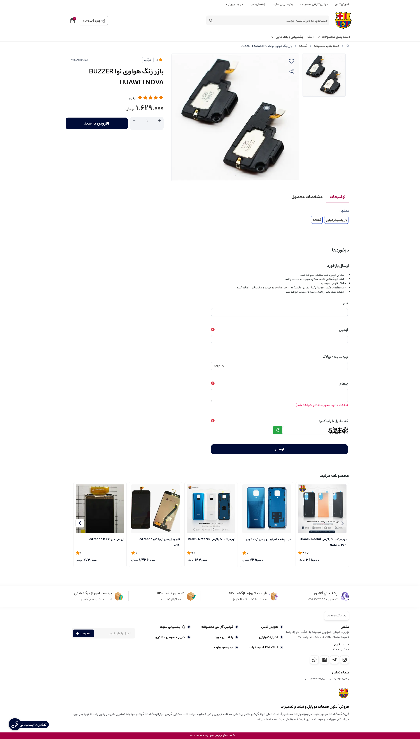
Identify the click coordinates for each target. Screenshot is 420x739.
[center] (210, 20)
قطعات (303, 46)
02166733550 (315, 679)
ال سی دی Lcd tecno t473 (106, 539)
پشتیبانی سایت (281, 4)
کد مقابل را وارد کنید (333, 421)
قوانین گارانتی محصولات (314, 4)
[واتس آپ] (314, 660)
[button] (79, 523)
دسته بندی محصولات (336, 37)
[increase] (160, 121)
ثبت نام (87, 20)
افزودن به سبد (96, 123)
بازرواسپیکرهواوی (336, 219)
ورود (97, 20)
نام (345, 303)
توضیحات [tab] (337, 196)
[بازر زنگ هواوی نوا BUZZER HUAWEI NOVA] (344, 693)
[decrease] (134, 121)
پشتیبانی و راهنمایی (289, 37)
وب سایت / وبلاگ (335, 357)
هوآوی (148, 60)
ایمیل (343, 330)
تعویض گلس (342, 4)
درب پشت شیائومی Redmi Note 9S (211, 539)
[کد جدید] (277, 430)
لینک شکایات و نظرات (263, 647)
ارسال (279, 449)
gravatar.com (280, 287)
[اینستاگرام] (344, 660)
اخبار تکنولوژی (268, 637)
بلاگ (310, 37)
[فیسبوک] (324, 660)
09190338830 (339, 679)
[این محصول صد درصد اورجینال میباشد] (100, 508)
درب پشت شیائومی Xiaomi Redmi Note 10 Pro (323, 542)
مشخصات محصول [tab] (307, 196)
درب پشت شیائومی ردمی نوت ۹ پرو (268, 539)
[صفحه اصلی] (347, 46)
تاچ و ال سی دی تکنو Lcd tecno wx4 (159, 542)
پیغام (344, 383)
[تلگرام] (334, 660)
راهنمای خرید (258, 4)
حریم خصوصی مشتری (170, 637)
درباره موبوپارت (234, 4)
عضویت (86, 633)
